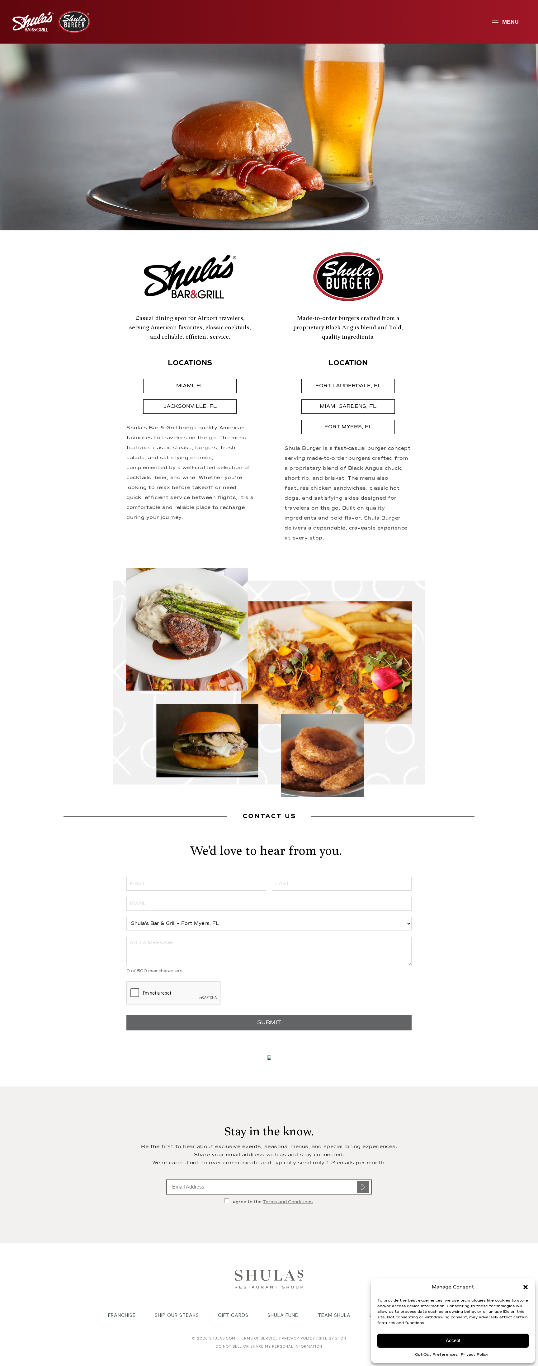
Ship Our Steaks (177, 1315)
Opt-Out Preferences (436, 1355)
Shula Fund (283, 1315)
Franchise (122, 1315)
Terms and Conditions (288, 1202)
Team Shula (334, 1315)
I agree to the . (271, 1202)
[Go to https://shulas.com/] (269, 1278)
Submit (363, 1187)
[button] (525, 1287)
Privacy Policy (474, 1355)
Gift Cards (233, 1315)
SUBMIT (269, 1022)
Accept (453, 1340)
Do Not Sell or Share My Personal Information (269, 1346)
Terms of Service (258, 1338)
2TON (340, 1338)
